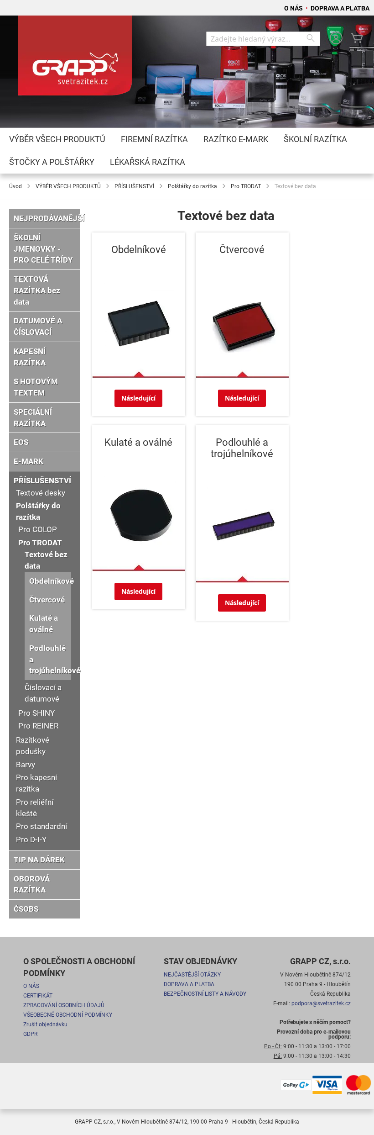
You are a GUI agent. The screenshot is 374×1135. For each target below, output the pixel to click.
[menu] (187, 151)
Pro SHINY (36, 713)
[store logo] (75, 60)
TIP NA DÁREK (39, 859)
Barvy (25, 764)
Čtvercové (47, 599)
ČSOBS (26, 908)
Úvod (15, 186)
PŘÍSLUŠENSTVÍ (134, 186)
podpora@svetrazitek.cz (321, 1003)
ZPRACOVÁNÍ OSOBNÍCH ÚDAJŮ (63, 1005)
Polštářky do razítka (192, 186)
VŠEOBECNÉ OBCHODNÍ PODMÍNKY (67, 1015)
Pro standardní (41, 826)
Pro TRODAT (246, 186)
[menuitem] (57, 139)
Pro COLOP (37, 529)
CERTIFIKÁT (37, 995)
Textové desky (40, 492)
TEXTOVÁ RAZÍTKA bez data (37, 290)
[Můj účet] (336, 39)
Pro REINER (38, 725)
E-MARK (28, 461)
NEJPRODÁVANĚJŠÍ (49, 218)
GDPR (30, 1034)
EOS (21, 442)
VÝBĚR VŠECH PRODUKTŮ (68, 186)
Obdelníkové (51, 581)
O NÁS (294, 8)
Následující (138, 398)
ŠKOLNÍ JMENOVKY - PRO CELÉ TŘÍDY (43, 249)
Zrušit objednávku (45, 1024)
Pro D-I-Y (31, 839)
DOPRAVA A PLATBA (340, 8)
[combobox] (263, 39)
